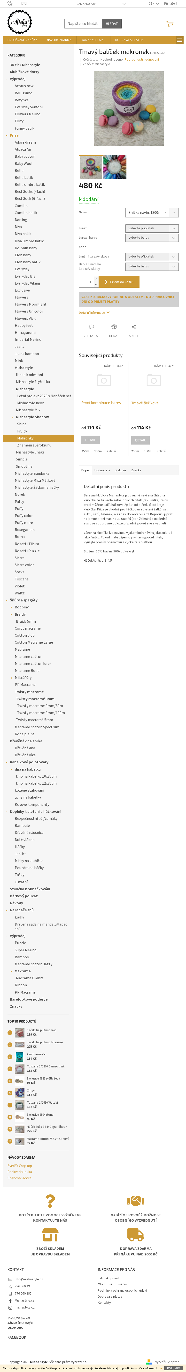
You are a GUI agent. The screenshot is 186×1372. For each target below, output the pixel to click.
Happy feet (24, 325)
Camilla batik (26, 213)
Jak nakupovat (88, 4)
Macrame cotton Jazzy (33, 964)
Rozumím (173, 1368)
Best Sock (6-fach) (30, 198)
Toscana (22, 579)
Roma (20, 536)
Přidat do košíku (122, 282)
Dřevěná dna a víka (26, 741)
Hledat (112, 23)
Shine (21, 424)
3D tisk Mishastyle (25, 65)
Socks (19, 572)
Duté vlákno (25, 840)
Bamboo (22, 957)
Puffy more (24, 522)
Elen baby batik (27, 262)
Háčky (20, 847)
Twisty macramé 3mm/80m (40, 706)
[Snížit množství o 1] (96, 284)
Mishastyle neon (30, 403)
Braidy (20, 614)
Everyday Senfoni (29, 107)
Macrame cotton (28, 656)
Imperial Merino (28, 339)
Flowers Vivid (25, 318)
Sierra (19, 558)
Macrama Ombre (30, 978)
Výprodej (17, 79)
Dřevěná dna (25, 748)
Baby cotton (25, 156)
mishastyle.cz (25, 1307)
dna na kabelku (28, 769)
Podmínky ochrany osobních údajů (122, 1290)
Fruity (22, 431)
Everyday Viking (27, 283)
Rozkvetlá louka (20, 1171)
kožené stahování (29, 790)
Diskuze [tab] (120, 470)
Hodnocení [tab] (102, 470)
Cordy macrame (28, 628)
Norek (20, 494)
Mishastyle (24, 367)
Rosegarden (25, 529)
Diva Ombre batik (29, 241)
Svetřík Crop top (20, 1165)
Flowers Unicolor (29, 311)
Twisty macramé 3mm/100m (41, 713)
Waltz (20, 593)
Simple (22, 459)
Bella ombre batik (30, 184)
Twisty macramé (29, 692)
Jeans (19, 346)
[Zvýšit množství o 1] (96, 279)
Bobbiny (22, 607)
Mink (19, 360)
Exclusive (22, 290)
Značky (16, 1006)
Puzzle (20, 943)
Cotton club (25, 635)
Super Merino (26, 950)
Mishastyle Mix (28, 410)
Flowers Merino (27, 114)
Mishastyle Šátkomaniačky (37, 487)
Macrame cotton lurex (33, 663)
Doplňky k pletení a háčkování (35, 811)
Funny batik (24, 128)
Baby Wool (23, 163)
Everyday (22, 269)
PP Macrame (25, 684)
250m (85, 451)
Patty (19, 501)
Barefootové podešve (29, 999)
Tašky (19, 875)
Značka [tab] (136, 470)
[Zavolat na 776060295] (15, 3)
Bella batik (24, 177)
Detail (90, 440)
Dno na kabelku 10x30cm (36, 776)
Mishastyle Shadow (32, 417)
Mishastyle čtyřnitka (33, 381)
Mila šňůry (23, 677)
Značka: (96, 64)
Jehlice (20, 854)
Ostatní (21, 882)
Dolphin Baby (26, 248)
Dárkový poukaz (24, 896)
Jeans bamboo (27, 353)
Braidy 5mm (26, 621)
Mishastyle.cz (24, 1300)
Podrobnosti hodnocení (142, 59)
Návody (16, 903)
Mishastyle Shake (30, 452)
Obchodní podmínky (112, 1284)
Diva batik (23, 234)
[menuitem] (22, 40)
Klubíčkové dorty (24, 72)
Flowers (21, 297)
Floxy (19, 121)
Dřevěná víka (25, 755)
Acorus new (24, 86)
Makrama (23, 971)
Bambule (22, 825)
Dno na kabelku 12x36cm (36, 783)
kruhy (19, 917)
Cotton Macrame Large (34, 642)
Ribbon (21, 985)
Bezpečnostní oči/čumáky (36, 818)
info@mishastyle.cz (29, 1279)
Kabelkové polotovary (29, 762)
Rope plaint (24, 734)
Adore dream (25, 142)
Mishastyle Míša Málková (35, 480)
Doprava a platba (110, 1296)
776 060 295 (23, 1286)
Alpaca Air (23, 149)
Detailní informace (92, 312)
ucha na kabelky (28, 797)
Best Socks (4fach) (30, 191)
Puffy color (24, 515)
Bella (19, 170)
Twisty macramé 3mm (35, 699)
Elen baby (23, 255)
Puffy (19, 508)
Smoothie (24, 466)
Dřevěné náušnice (29, 832)
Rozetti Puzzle (27, 551)
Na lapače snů (22, 910)
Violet (20, 586)
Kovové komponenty (32, 804)
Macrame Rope (27, 670)
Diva (18, 227)
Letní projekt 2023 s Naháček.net (44, 396)
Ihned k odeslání (29, 374)
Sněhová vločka (19, 1178)
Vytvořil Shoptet (167, 1362)
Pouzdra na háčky (29, 868)
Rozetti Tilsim (27, 544)
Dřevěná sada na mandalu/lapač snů (41, 927)
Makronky (25, 438)
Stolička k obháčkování (30, 889)
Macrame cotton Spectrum (37, 727)
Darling (21, 220)
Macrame (22, 649)
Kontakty (104, 1302)
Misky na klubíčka (29, 861)
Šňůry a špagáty (24, 600)
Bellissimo (23, 93)
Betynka (22, 100)
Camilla (21, 206)
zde (159, 1368)
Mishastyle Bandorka (32, 473)
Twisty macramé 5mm (34, 720)
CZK (152, 3)
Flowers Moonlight (30, 304)
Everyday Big (25, 276)
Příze (14, 135)
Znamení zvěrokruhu (34, 445)
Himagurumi (25, 332)
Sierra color (24, 565)
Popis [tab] (85, 470)
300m (98, 451)
